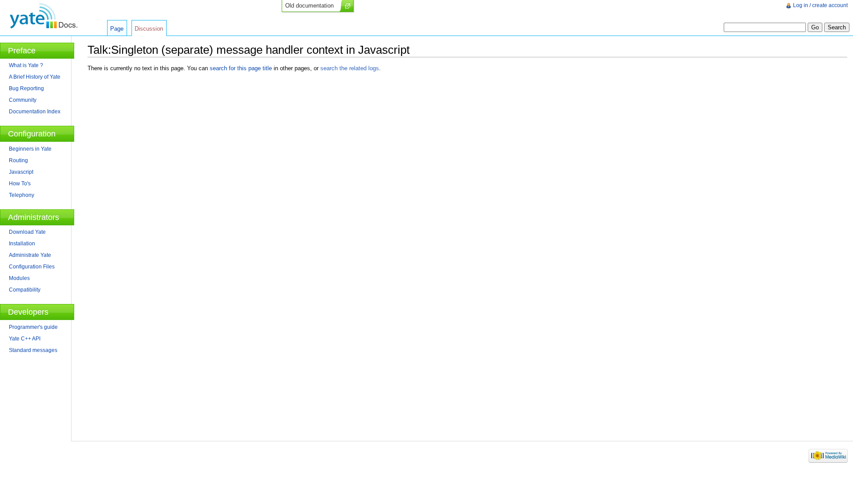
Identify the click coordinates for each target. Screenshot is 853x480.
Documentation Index (34, 111)
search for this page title (241, 68)
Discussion (149, 28)
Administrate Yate (30, 255)
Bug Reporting (26, 88)
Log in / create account (820, 5)
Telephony (21, 195)
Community (22, 100)
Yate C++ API (24, 339)
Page (117, 28)
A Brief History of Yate (34, 77)
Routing (18, 160)
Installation (22, 243)
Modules (19, 278)
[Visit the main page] (43, 15)
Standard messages (33, 350)
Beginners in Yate (30, 149)
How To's (20, 183)
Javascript (21, 172)
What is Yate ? (26, 65)
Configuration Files (32, 267)
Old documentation (309, 5)
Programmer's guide (33, 327)
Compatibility (24, 290)
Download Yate (27, 232)
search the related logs (349, 68)
